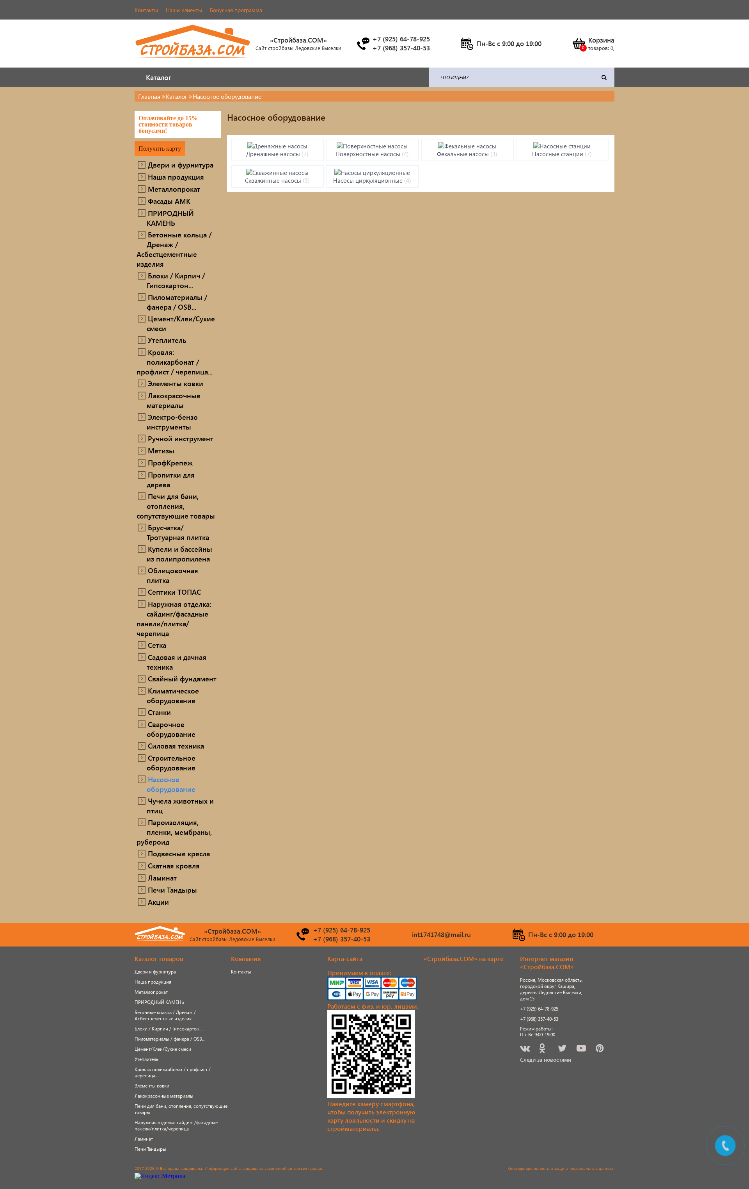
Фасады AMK (169, 201)
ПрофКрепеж (170, 462)
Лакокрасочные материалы (174, 400)
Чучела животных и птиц (180, 805)
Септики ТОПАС (174, 592)
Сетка (157, 645)
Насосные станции (562, 154)
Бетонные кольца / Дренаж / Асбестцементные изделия (174, 249)
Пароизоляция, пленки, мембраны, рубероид (174, 832)
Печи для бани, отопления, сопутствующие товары (176, 506)
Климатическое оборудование (173, 695)
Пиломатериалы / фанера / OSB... (177, 302)
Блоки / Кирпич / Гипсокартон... (176, 280)
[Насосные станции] (562, 146)
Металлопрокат (174, 189)
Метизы (161, 450)
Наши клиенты (184, 10)
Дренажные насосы (277, 154)
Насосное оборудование (171, 784)
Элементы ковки (175, 383)
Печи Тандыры (172, 890)
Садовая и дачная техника (176, 662)
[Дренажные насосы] (277, 146)
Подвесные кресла (179, 853)
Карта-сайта (344, 958)
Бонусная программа (236, 10)
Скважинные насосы (277, 180)
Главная (149, 96)
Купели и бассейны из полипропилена (179, 553)
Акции (158, 902)
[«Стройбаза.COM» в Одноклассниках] (543, 1049)
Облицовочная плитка (172, 575)
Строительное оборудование (171, 762)
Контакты (146, 10)
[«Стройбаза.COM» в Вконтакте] (525, 1049)
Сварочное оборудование (171, 729)
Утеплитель (167, 340)
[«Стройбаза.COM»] (193, 62)
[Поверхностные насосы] (372, 146)
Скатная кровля (174, 865)
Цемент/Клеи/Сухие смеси (181, 323)
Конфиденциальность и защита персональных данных (560, 1168)
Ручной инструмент (180, 438)
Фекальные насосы (467, 154)
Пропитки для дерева (171, 479)
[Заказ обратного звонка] (363, 43)
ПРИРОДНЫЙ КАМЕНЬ (170, 218)
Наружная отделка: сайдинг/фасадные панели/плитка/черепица (174, 618)
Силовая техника (176, 745)
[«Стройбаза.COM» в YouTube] (582, 1049)
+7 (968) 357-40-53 (539, 1019)
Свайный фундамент (182, 678)
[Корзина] (578, 43)
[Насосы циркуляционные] (372, 172)
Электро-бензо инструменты (172, 421)
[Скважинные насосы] (277, 172)
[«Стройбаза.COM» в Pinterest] (600, 1049)
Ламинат (162, 877)
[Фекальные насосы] (467, 146)
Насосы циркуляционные (372, 180)
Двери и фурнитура (180, 164)
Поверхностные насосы (372, 154)
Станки (159, 712)
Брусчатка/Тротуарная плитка (178, 532)
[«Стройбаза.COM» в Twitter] (563, 1049)
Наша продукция (176, 177)
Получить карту (159, 148)
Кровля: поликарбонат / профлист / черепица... (175, 361)
